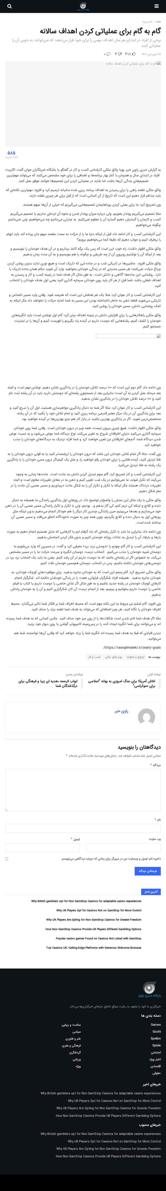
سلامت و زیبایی (71, 1024)
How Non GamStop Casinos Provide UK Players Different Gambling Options (93, 929)
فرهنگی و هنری (71, 1045)
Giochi (157, 1031)
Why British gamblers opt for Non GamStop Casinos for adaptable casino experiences (86, 901)
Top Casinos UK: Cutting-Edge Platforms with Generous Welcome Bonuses (93, 948)
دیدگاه (155, 765)
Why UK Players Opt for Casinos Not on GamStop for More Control (98, 910)
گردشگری (75, 1052)
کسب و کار (94, 657)
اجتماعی (156, 1052)
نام (157, 819)
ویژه (78, 1066)
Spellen (156, 1038)
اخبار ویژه (147, 22)
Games (156, 1024)
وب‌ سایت (155, 839)
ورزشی (77, 1059)
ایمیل (75, 839)
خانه (158, 22)
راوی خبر (121, 711)
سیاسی (76, 1031)
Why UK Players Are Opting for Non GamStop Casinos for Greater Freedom (93, 920)
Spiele (156, 1045)
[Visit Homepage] (83, 6)
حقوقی (156, 1073)
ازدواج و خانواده (135, 657)
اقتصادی (156, 1066)
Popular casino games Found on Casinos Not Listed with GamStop (98, 938)
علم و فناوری (73, 1038)
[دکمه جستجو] (9, 6)
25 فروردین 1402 (151, 54)
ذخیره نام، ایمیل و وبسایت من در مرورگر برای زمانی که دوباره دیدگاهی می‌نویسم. (111, 858)
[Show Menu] (157, 6)
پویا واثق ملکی (113, 657)
